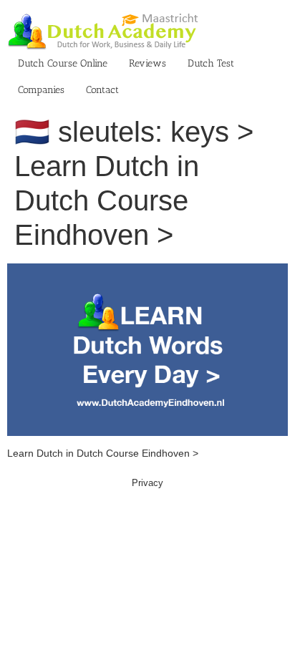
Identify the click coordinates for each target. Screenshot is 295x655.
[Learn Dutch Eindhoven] (147, 270)
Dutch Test (211, 63)
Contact (102, 90)
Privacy (147, 482)
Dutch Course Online (62, 63)
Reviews (147, 63)
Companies (41, 90)
